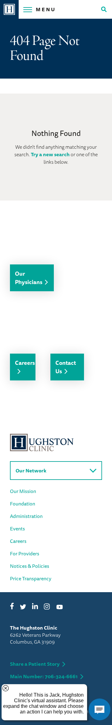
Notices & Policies (29, 566)
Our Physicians (28, 277)
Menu (46, 9)
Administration (26, 516)
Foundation (22, 504)
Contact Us (65, 366)
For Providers (24, 553)
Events (17, 528)
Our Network (31, 470)
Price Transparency (30, 578)
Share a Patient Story (35, 664)
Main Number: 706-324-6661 (44, 676)
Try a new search (50, 154)
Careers (25, 362)
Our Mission (23, 491)
